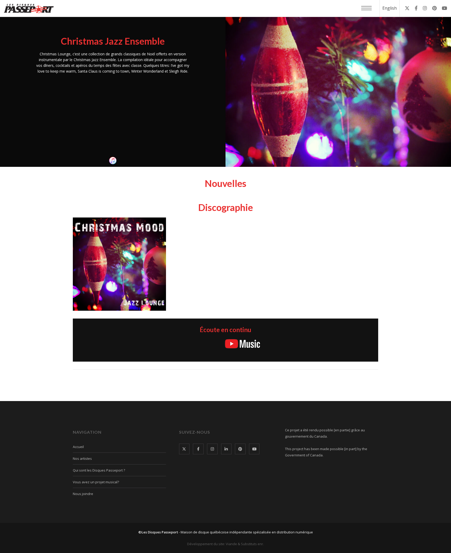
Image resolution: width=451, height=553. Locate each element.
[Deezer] (271, 343)
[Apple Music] (142, 343)
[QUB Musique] (203, 344)
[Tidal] (288, 343)
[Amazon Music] (216, 343)
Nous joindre (83, 493)
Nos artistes (82, 458)
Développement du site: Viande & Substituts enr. (225, 544)
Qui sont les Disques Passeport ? (99, 470)
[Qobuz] (307, 343)
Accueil (78, 446)
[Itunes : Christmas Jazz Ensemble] (113, 160)
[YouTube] (242, 343)
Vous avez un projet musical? (96, 482)
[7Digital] (322, 343)
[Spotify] (179, 344)
